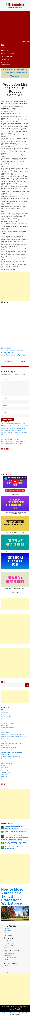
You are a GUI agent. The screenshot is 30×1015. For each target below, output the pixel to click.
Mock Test (5, 62)
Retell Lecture (5, 721)
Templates (5, 59)
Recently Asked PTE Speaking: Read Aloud (14, 432)
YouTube (6, 972)
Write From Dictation (7, 763)
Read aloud (4, 714)
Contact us (5, 65)
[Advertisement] (15, 25)
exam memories (10, 350)
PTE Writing (4, 725)
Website (4, 412)
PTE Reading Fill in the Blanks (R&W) (12, 443)
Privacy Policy (16, 1008)
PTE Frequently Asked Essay (10, 354)
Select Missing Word (7, 758)
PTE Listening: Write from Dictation (11, 439)
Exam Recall (6, 50)
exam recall (19, 350)
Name (4, 399)
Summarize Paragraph (7, 727)
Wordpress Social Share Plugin (11, 1012)
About (3, 48)
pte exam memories (7, 352)
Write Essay (4, 730)
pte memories (24, 354)
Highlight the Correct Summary (10, 756)
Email (4, 405)
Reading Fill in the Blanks (8, 741)
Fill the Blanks (5, 754)
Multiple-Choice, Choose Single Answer (13, 734)
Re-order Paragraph (10, 957)
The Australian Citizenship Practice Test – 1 (14, 423)
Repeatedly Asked (8, 53)
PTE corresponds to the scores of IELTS (13, 428)
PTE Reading (5, 732)
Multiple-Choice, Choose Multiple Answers (13, 736)
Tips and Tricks (7, 56)
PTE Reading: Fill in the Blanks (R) (11, 437)
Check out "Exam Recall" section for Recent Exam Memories (15, 72)
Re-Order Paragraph (7, 738)
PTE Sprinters (15, 4)
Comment (5, 380)
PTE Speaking (5, 712)
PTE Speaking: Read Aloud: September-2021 (14, 426)
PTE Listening (5, 745)
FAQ (5, 970)
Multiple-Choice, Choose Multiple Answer (13, 752)
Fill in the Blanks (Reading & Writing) (12, 743)
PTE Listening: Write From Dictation (11, 434)
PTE (2, 45)
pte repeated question (8, 355)
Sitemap (18, 1009)
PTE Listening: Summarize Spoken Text (13, 441)
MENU (24, 42)
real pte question (21, 355)
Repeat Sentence (6, 348)
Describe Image (6, 718)
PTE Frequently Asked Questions (11, 430)
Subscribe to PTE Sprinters (16, 490)
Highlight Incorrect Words (9, 761)
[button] (17, 494)
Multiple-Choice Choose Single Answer (12, 750)
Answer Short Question (8, 723)
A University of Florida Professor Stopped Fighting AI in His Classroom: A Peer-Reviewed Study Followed (14, 837)
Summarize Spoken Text (8, 747)
